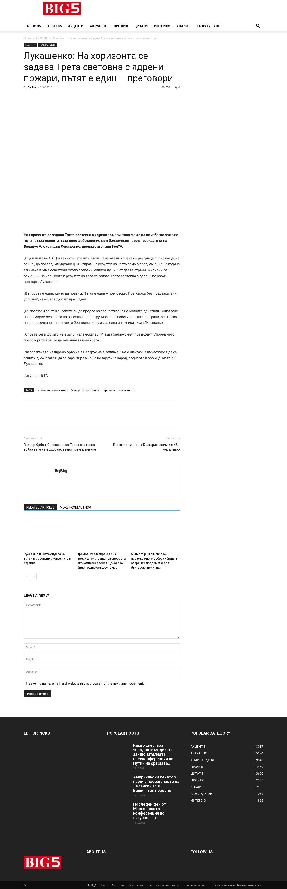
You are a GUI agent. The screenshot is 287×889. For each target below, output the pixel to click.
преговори (92, 390)
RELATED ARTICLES (40, 507)
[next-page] (34, 576)
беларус (75, 390)
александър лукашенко (51, 390)
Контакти (117, 885)
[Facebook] (28, 97)
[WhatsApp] (59, 97)
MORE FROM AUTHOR (75, 507)
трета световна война (117, 390)
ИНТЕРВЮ (162, 26)
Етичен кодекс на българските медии (238, 885)
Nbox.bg (34, 26)
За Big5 (92, 885)
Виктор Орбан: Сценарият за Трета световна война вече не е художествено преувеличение (60, 447)
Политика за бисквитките (164, 885)
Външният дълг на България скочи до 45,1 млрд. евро (146, 447)
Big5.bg (32, 87)
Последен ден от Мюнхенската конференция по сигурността (149, 811)
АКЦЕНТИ (76, 26)
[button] (257, 26)
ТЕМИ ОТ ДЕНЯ (47, 44)
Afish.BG (54, 26)
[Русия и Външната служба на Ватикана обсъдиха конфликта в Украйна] (48, 533)
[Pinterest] (48, 97)
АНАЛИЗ (183, 26)
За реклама (135, 885)
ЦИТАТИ (141, 26)
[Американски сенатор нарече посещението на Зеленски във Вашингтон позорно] (118, 783)
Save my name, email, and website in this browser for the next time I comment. (86, 683)
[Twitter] (38, 97)
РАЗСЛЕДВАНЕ (208, 26)
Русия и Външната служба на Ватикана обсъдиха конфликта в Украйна (47, 558)
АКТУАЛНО (98, 26)
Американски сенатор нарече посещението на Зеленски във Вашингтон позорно (156, 784)
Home (27, 38)
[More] (69, 97)
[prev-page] (26, 576)
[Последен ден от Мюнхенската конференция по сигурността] (118, 810)
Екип (104, 885)
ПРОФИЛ (121, 26)
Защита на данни (197, 885)
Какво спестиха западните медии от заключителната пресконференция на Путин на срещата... (153, 754)
